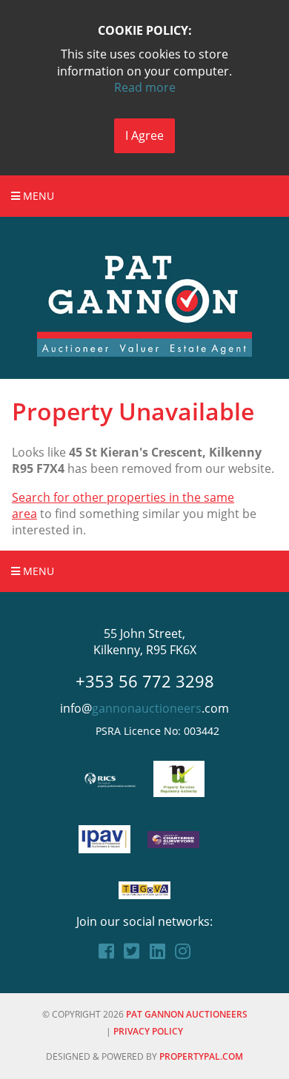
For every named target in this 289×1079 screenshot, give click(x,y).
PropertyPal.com (201, 1056)
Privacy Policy (148, 1031)
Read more (145, 87)
